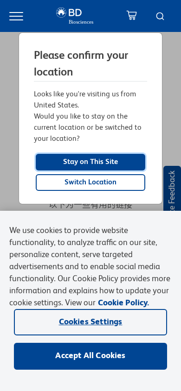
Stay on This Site (90, 162)
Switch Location (90, 182)
